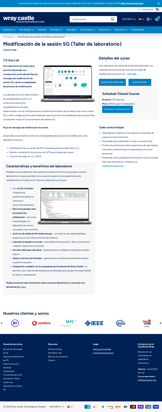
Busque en (112, 19)
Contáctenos (137, 29)
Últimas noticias (55, 349)
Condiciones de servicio (103, 353)
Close (158, 3)
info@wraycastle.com (113, 165)
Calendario (71, 29)
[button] (1, 323)
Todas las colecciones (9, 30)
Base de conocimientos (58, 357)
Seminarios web (55, 353)
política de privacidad (102, 349)
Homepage (8, 37)
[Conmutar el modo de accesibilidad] (157, 9)
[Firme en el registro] (149, 19)
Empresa (41, 29)
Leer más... (132, 74)
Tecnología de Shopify (35, 406)
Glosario (51, 360)
